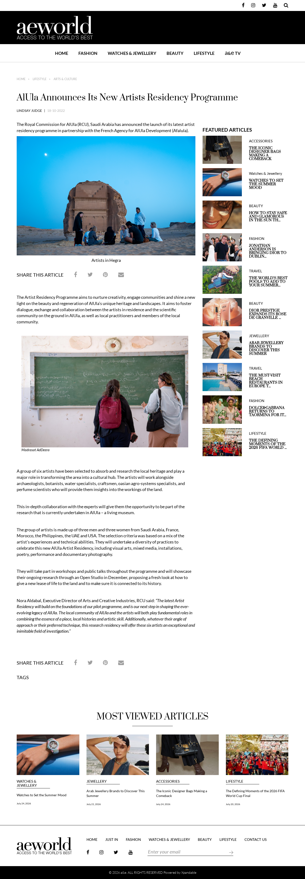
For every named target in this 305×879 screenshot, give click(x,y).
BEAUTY (175, 53)
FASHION (87, 53)
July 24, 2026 (24, 803)
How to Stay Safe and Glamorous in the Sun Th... (268, 216)
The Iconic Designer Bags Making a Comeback (265, 153)
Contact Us (255, 840)
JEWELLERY (259, 336)
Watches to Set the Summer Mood (266, 184)
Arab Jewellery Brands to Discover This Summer (266, 348)
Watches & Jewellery (265, 173)
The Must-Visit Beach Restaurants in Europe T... (266, 381)
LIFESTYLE (204, 53)
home (21, 79)
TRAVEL (255, 271)
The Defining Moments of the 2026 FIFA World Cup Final (255, 793)
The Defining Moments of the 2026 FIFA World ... (268, 444)
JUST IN (111, 840)
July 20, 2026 (233, 804)
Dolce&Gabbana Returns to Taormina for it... (267, 411)
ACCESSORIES (261, 141)
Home (61, 53)
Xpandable (188, 872)
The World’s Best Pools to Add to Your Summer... (268, 281)
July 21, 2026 (93, 804)
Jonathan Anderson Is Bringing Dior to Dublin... (267, 251)
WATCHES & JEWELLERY (132, 53)
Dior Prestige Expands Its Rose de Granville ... (267, 314)
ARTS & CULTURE (65, 79)
